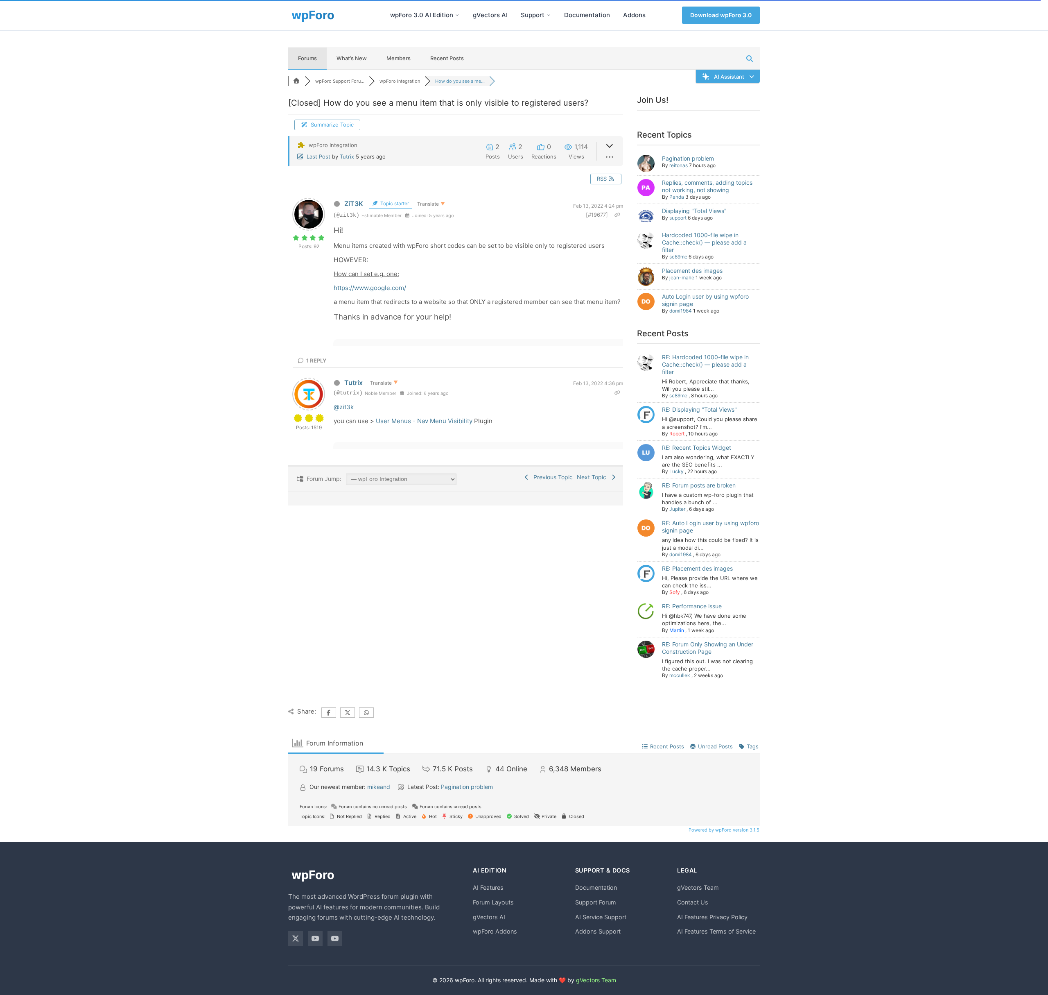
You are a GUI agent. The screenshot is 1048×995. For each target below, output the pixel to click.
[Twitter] (295, 938)
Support (532, 15)
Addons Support (598, 931)
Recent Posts (447, 58)
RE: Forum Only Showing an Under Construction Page (707, 648)
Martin (676, 630)
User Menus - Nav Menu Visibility (424, 421)
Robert (676, 434)
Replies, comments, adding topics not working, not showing (707, 186)
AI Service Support (600, 916)
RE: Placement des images (697, 568)
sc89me (678, 257)
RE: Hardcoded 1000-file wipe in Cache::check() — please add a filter (705, 364)
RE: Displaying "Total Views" (699, 409)
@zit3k (344, 407)
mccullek (679, 675)
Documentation (587, 15)
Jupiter (677, 509)
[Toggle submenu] (457, 15)
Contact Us (692, 902)
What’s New (352, 58)
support (678, 218)
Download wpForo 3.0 (721, 14)
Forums (307, 58)
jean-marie (681, 277)
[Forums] (296, 81)
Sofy (674, 592)
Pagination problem (688, 158)
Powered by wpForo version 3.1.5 (723, 830)
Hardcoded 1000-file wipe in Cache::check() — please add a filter (704, 242)
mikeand (378, 786)
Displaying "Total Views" (694, 210)
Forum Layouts (493, 902)
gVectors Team (698, 887)
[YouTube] (315, 938)
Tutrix (347, 156)
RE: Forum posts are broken (699, 485)
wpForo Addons (495, 931)
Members (398, 58)
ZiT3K (353, 203)
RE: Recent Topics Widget (696, 447)
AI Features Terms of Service (716, 931)
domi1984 (680, 311)
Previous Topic (551, 477)
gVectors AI (490, 15)
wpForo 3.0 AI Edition (421, 15)
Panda (676, 197)
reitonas (678, 165)
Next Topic (593, 477)
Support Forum (595, 902)
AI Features (488, 887)
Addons (634, 15)
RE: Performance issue (692, 606)
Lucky (676, 471)
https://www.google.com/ (370, 288)
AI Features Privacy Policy (712, 916)
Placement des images (692, 270)
